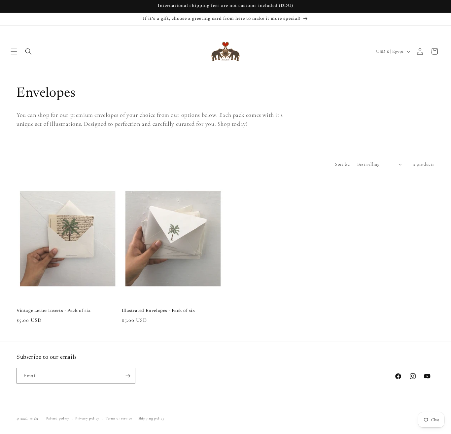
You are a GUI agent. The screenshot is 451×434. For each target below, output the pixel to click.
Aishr (34, 419)
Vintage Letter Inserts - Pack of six (54, 311)
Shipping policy (151, 418)
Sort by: (342, 164)
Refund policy (57, 418)
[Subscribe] (128, 376)
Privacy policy (87, 418)
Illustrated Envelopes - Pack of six (158, 311)
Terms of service (119, 418)
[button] (14, 51)
